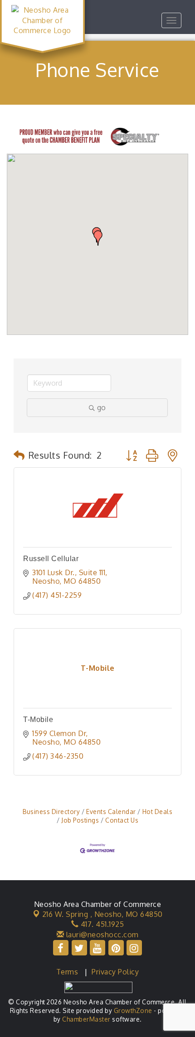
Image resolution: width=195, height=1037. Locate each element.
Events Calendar (111, 811)
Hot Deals (157, 811)
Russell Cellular (50, 558)
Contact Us (121, 820)
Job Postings (80, 820)
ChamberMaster (86, 1019)
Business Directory (51, 811)
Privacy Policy (115, 971)
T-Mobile (38, 719)
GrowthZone (133, 1010)
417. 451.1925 (101, 924)
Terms (67, 971)
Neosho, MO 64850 (102, 914)
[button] (98, 238)
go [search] (101, 407)
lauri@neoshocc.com (101, 934)
